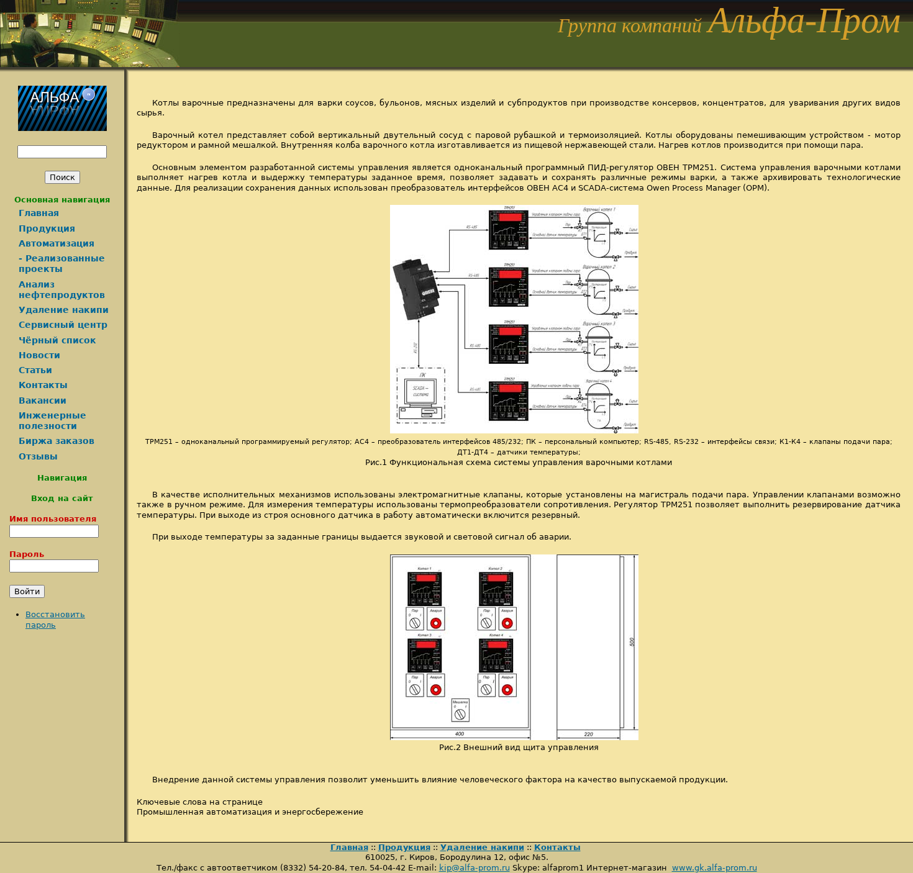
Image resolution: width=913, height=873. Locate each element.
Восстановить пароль (55, 619)
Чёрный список (57, 340)
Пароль (26, 554)
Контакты (43, 385)
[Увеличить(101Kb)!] (519, 737)
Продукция (47, 228)
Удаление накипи (64, 310)
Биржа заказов (56, 441)
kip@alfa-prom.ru (474, 867)
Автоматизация (56, 243)
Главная (39, 213)
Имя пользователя (52, 518)
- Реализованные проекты (62, 263)
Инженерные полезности (52, 420)
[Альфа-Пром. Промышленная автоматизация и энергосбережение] (89, 64)
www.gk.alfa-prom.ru (714, 867)
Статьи (35, 370)
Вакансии (42, 400)
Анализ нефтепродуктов (62, 289)
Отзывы (38, 456)
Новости (39, 355)
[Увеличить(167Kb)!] (519, 430)
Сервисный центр (63, 325)
